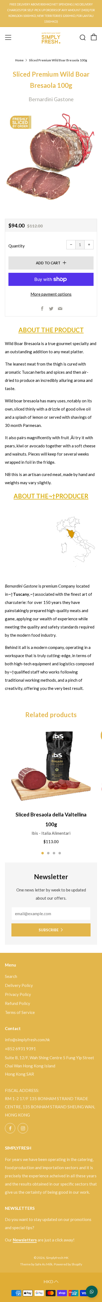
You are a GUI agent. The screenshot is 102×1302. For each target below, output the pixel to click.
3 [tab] (54, 853)
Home (19, 60)
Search (11, 976)
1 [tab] (42, 853)
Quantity (16, 245)
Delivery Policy (19, 985)
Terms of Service (20, 1012)
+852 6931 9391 (20, 1048)
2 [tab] (48, 853)
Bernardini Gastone (51, 99)
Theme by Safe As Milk (36, 1264)
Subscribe (48, 930)
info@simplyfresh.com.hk (27, 1039)
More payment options (51, 294)
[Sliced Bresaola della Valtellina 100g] (51, 765)
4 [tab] (59, 853)
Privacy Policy (18, 994)
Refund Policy (17, 1003)
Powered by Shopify (68, 1264)
